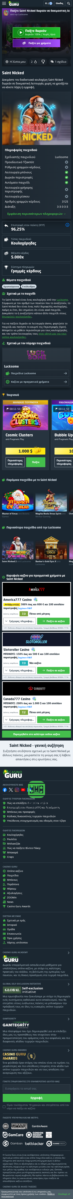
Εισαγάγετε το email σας (16, 1086)
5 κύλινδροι (28, 286)
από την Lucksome (19, 14)
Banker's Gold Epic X (47, 563)
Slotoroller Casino (16, 650)
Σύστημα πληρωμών (22, 266)
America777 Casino (18, 600)
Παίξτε (35, 462)
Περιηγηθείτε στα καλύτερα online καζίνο (36, 734)
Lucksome (62, 299)
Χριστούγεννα (11, 286)
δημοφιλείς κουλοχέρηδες (17, 316)
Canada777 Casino (17, 699)
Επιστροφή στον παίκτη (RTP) (28, 225)
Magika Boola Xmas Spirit (50, 515)
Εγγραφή (36, 1098)
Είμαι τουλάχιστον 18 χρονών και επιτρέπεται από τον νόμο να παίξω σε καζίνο (38, 1106)
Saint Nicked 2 (16, 561)
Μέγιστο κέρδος (20, 253)
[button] (67, 225)
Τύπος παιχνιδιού (21, 239)
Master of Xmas (15, 515)
